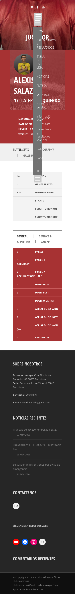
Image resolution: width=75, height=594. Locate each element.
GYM (39, 149)
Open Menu (38, 16)
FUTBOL (39, 86)
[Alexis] (24, 64)
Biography (47, 149)
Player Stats (21, 149)
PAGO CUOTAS (39, 160)
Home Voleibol (39, 105)
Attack (45, 242)
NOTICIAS (39, 77)
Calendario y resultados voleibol (39, 134)
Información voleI (39, 118)
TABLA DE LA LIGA (39, 62)
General (22, 236)
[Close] (38, 178)
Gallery (28, 155)
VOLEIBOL (39, 95)
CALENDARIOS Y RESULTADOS (39, 44)
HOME (39, 31)
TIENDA (39, 171)
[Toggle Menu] (38, 22)
